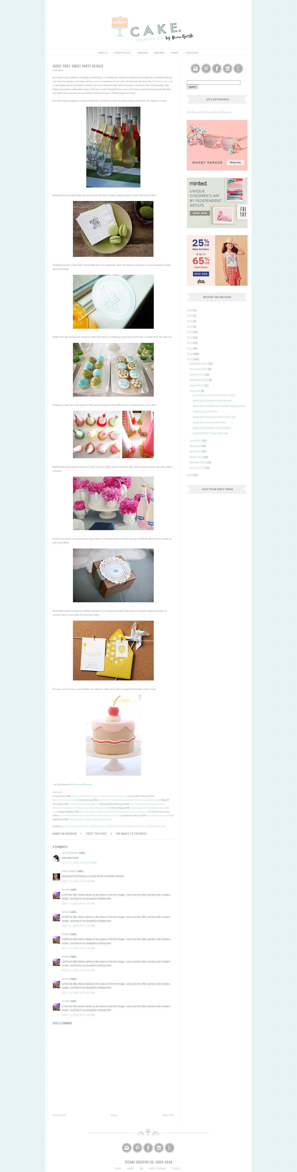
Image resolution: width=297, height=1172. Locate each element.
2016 (190, 326)
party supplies (156, 827)
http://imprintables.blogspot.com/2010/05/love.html (90, 819)
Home (114, 1115)
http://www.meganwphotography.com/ (85, 804)
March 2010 (196, 457)
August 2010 (197, 385)
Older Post (168, 1115)
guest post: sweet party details (209, 422)
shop (175, 53)
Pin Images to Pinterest (131, 833)
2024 (190, 310)
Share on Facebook (65, 833)
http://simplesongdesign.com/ (158, 815)
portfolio (123, 53)
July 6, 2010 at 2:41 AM (78, 903)
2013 (190, 343)
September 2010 (199, 380)
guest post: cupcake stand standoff (212, 427)
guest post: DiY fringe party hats (210, 433)
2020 (190, 321)
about (103, 53)
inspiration (114, 827)
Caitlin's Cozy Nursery (205, 411)
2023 (190, 315)
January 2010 (197, 467)
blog (66, 827)
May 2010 (195, 446)
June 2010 (196, 440)
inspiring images (134, 827)
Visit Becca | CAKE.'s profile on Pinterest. (209, 112)
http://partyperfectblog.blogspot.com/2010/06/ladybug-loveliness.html (100, 796)
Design (143, 53)
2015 (190, 332)
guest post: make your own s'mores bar (214, 417)
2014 (190, 337)
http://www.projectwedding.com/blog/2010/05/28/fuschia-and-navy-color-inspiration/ (114, 811)
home (118, 1168)
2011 (190, 354)
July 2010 (195, 391)
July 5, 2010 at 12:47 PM (79, 862)
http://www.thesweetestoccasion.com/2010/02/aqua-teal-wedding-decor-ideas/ (90, 815)
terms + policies (157, 1168)
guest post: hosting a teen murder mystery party (219, 406)
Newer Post (59, 1115)
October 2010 (197, 374)
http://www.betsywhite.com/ (64, 800)
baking (159, 53)
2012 (190, 348)
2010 (190, 359)
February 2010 (198, 462)
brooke (66, 889)
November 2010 (199, 369)
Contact (192, 53)
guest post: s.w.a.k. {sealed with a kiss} (214, 395)
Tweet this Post (96, 833)
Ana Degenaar (70, 852)
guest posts (97, 827)
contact (176, 1168)
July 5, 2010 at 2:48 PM (78, 881)
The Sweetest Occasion (163, 81)
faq (141, 1168)
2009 (190, 475)
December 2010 (199, 363)
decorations (79, 827)
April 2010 (196, 451)
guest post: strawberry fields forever (212, 400)
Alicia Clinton (69, 871)
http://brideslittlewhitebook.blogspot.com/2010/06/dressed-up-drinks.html (128, 800)
